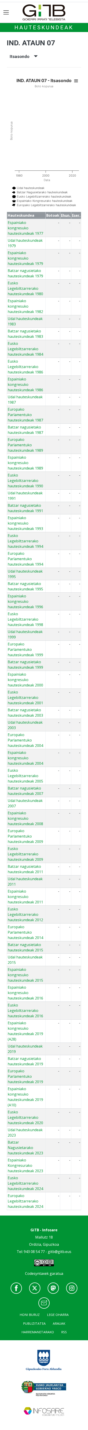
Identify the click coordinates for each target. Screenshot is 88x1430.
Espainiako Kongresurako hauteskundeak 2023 (25, 1165)
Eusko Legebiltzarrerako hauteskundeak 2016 (25, 1010)
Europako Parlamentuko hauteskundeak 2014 (25, 932)
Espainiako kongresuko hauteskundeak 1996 (25, 601)
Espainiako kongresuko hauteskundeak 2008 (25, 818)
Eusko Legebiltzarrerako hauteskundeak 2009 (25, 854)
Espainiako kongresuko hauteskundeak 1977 (25, 228)
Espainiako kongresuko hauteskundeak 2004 (25, 758)
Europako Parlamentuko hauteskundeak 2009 (25, 836)
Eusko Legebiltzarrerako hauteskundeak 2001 (25, 697)
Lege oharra (58, 1315)
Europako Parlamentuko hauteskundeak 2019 (25, 1076)
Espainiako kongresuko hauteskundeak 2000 (25, 680)
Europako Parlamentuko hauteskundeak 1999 (25, 649)
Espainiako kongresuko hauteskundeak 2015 (25, 975)
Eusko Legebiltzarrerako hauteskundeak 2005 (25, 776)
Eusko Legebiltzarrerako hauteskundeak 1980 (25, 288)
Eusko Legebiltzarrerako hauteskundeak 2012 (25, 914)
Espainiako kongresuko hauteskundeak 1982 (25, 306)
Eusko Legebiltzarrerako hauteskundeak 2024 (25, 1183)
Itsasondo (22, 56)
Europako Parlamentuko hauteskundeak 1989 (25, 445)
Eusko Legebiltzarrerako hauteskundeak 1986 (25, 367)
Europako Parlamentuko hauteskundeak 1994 (25, 559)
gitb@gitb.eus (59, 1251)
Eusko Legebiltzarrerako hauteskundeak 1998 (25, 619)
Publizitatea (34, 1323)
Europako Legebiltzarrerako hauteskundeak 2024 (25, 1201)
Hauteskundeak (44, 27)
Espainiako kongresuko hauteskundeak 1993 (25, 523)
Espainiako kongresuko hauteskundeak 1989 (25, 463)
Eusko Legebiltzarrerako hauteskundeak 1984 (25, 349)
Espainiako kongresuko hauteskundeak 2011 (25, 897)
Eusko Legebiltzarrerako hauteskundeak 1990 (25, 480)
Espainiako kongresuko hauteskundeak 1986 (25, 384)
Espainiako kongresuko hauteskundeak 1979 (25, 258)
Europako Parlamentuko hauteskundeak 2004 (25, 740)
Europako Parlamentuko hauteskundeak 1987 (25, 415)
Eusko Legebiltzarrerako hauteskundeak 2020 (25, 1117)
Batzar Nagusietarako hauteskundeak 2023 (25, 1148)
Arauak (59, 1323)
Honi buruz (30, 1315)
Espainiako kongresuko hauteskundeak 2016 (25, 993)
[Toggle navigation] (6, 12)
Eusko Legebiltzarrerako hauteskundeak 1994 (25, 541)
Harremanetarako (37, 1332)
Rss (64, 1332)
